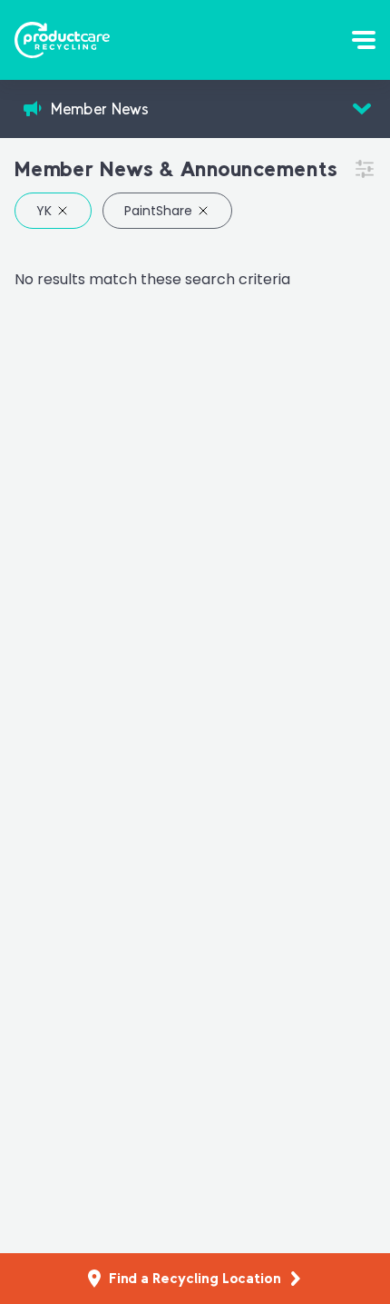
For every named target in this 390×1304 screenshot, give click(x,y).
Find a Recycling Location (195, 1278)
